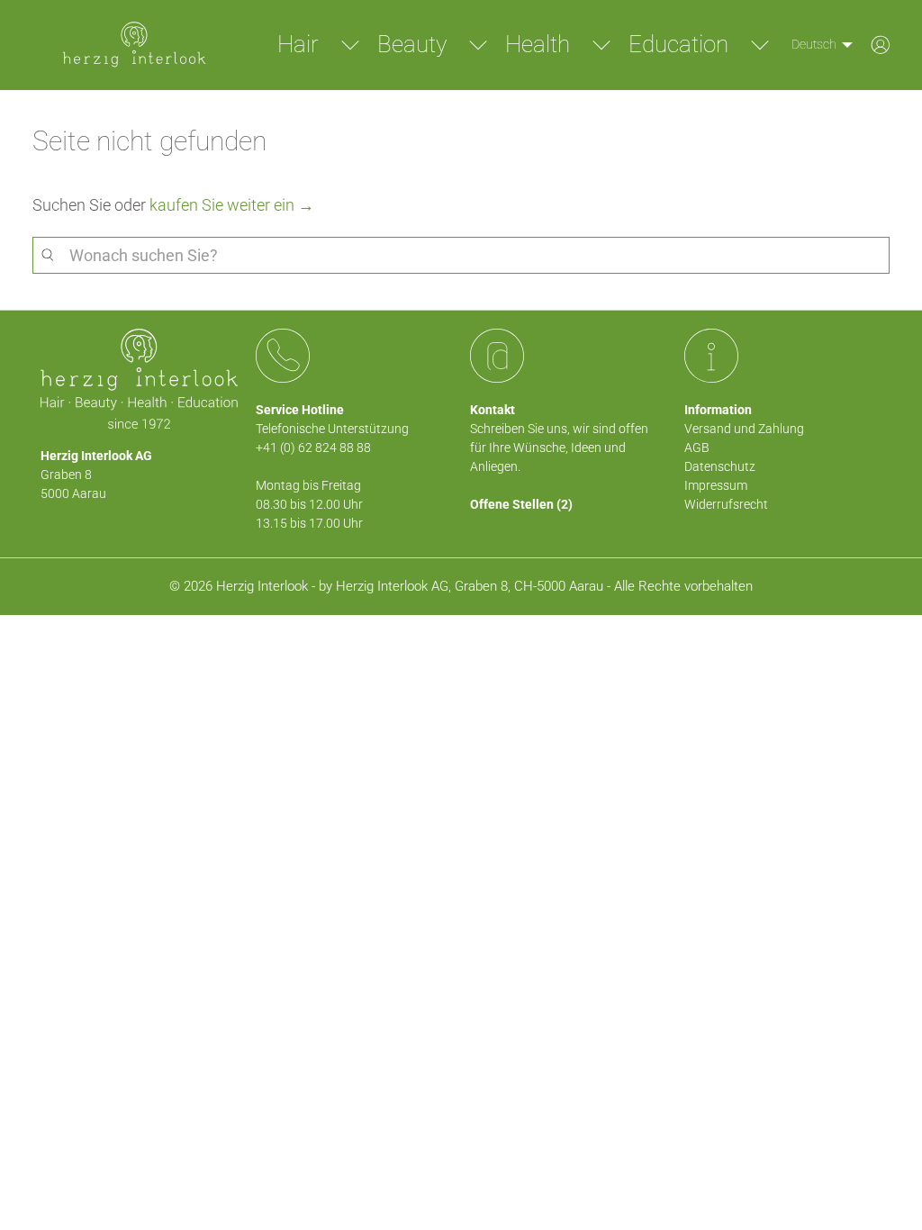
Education (678, 44)
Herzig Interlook (262, 586)
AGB (697, 447)
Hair (298, 44)
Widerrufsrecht (726, 504)
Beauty (412, 44)
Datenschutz (719, 466)
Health (537, 44)
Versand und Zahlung (744, 428)
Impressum (715, 485)
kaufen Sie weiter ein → (231, 204)
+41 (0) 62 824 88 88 (313, 447)
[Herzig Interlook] (134, 45)
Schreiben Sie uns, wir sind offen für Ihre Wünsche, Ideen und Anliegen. (559, 447)
